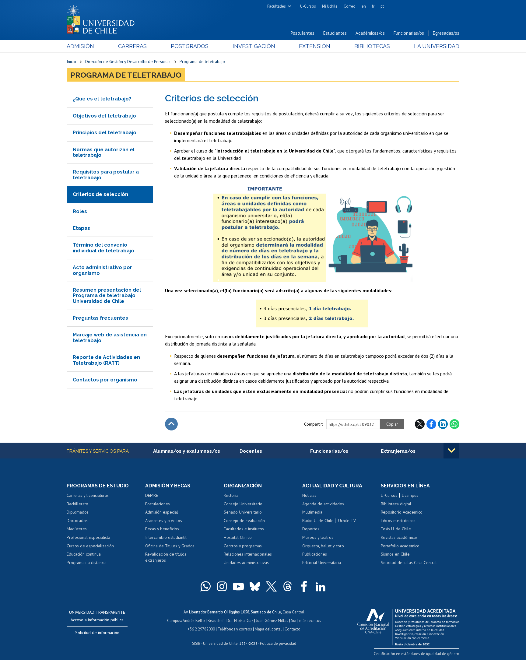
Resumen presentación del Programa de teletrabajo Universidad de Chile (107, 295)
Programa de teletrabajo (202, 61)
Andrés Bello (194, 620)
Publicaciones (314, 554)
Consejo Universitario (243, 504)
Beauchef (216, 620)
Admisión (80, 46)
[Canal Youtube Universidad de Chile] (238, 586)
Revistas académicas (399, 537)
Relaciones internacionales (248, 554)
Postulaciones (157, 504)
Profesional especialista (88, 537)
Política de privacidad (278, 643)
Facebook (431, 424)
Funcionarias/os (409, 33)
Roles (80, 211)
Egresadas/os (446, 33)
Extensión (314, 46)
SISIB (196, 643)
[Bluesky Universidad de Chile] (254, 586)
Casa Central (293, 612)
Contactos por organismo (105, 380)
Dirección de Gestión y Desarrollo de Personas (127, 61)
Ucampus (410, 495)
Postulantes (302, 33)
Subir (171, 424)
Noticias (309, 495)
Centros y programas (243, 546)
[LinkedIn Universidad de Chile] (320, 586)
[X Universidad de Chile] (271, 586)
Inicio (71, 61)
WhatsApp (454, 424)
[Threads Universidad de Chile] (287, 586)
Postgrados (190, 46)
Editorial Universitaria (321, 562)
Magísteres (77, 529)
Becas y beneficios (162, 529)
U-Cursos (308, 6)
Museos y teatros (317, 537)
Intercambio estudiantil (166, 537)
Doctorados (77, 520)
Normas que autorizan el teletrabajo (104, 152)
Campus (174, 620)
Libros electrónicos (398, 520)
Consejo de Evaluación (244, 520)
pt (382, 6)
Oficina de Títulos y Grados (170, 546)
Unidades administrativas (246, 562)
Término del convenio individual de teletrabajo (103, 247)
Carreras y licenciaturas (88, 495)
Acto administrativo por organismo (102, 270)
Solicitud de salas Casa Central (409, 562)
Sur (293, 620)
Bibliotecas (372, 46)
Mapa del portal (268, 629)
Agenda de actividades (323, 504)
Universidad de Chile (220, 643)
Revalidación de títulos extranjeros (165, 557)
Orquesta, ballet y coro (323, 546)
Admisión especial (161, 512)
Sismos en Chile (395, 554)
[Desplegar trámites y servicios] (451, 450)
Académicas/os (370, 33)
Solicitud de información (97, 632)
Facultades (276, 6)
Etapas (81, 228)
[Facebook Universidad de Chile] (304, 586)
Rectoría (231, 495)
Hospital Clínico (238, 537)
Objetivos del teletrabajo (104, 116)
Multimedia (312, 512)
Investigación (254, 46)
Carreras (132, 46)
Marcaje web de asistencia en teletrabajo (110, 337)
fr (373, 6)
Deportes (310, 529)
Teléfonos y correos (235, 629)
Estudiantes (335, 33)
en (364, 6)
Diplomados (78, 512)
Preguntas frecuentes (100, 318)
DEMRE (151, 495)
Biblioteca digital (396, 504)
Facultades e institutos (244, 529)
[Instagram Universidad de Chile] (222, 586)
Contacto (292, 629)
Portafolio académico (400, 546)
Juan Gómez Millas (272, 620)
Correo (350, 6)
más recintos (310, 620)
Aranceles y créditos (163, 520)
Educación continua (84, 554)
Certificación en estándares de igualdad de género (416, 653)
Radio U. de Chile (318, 520)
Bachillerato (77, 504)
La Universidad (436, 46)
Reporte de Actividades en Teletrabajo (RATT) (106, 360)
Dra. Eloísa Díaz (239, 620)
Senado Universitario (243, 512)
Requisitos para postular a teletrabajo (106, 174)
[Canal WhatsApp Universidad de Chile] (205, 586)
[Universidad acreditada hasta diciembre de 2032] (408, 625)
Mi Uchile (330, 6)
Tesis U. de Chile (396, 529)
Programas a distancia (87, 562)
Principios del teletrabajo (104, 132)
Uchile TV (347, 520)
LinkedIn (443, 424)
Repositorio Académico (402, 512)
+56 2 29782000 (201, 629)
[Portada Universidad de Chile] (103, 18)
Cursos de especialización (90, 546)
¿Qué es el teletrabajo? (102, 99)
